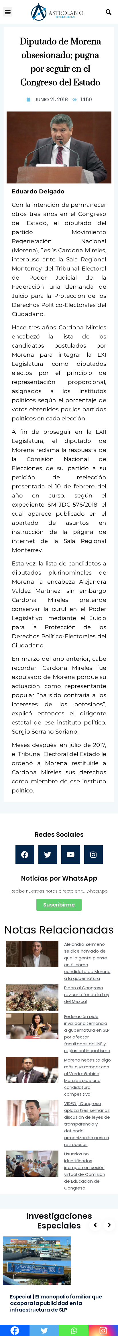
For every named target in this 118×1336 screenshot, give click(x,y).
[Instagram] (93, 854)
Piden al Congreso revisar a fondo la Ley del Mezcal (86, 994)
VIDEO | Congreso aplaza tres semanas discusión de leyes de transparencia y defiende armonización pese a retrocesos (87, 1123)
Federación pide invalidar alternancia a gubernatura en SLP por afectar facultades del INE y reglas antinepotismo (87, 1033)
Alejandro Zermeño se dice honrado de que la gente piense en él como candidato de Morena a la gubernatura (87, 961)
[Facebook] (24, 854)
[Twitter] (47, 854)
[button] (7, 11)
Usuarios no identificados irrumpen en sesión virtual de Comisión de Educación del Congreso (84, 1171)
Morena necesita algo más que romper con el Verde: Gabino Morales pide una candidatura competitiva (87, 1077)
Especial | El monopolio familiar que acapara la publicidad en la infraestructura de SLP (56, 1303)
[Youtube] (70, 854)
